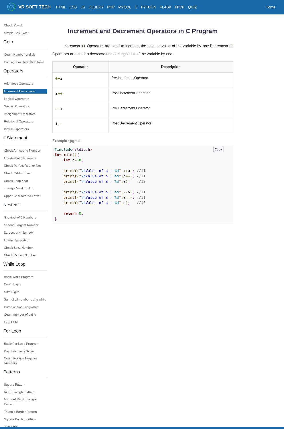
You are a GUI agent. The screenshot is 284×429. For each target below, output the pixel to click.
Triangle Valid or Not (18, 188)
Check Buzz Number (18, 247)
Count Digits (12, 284)
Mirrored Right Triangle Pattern (20, 402)
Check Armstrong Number (22, 150)
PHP (111, 7)
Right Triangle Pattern (19, 392)
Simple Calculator (16, 33)
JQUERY (96, 7)
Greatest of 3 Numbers (20, 158)
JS (83, 7)
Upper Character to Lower (22, 196)
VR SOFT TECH (33, 6)
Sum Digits (11, 292)
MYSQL (124, 7)
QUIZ (192, 7)
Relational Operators (18, 121)
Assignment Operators (20, 114)
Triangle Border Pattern (20, 411)
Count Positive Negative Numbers (20, 361)
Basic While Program (18, 277)
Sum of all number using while (25, 299)
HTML (61, 7)
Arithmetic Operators (18, 83)
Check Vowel (13, 25)
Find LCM (11, 322)
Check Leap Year (16, 180)
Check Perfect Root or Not (22, 165)
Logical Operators (16, 98)
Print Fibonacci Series (19, 351)
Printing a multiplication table (24, 62)
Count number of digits (20, 314)
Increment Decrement (19, 91)
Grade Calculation (16, 240)
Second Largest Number (21, 225)
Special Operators (16, 106)
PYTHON (148, 7)
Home (270, 7)
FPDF (179, 7)
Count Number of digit (19, 54)
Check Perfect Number (20, 255)
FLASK (165, 7)
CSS (73, 7)
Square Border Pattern (20, 419)
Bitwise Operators (16, 129)
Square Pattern (14, 385)
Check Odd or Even (18, 173)
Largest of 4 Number (18, 232)
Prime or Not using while (21, 307)
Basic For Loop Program (21, 343)
